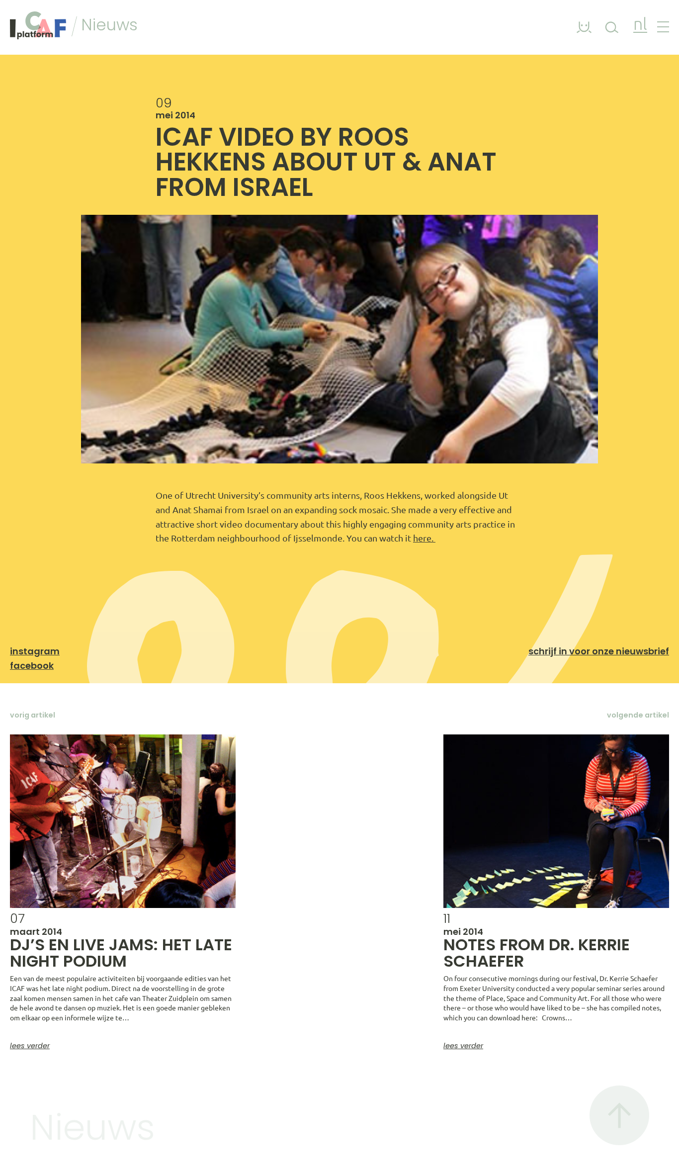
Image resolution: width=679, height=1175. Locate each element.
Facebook (32, 665)
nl (640, 25)
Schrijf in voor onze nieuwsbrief (598, 651)
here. (424, 538)
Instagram (35, 651)
